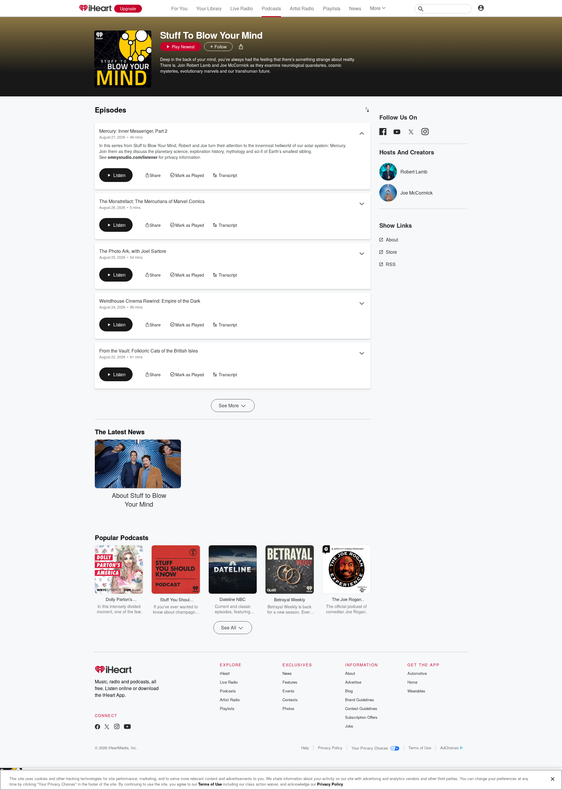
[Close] (552, 779)
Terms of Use (419, 747)
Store (391, 251)
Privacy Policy (330, 747)
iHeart (225, 673)
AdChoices (449, 747)
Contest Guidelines (361, 708)
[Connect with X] (106, 727)
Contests (290, 699)
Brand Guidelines (359, 699)
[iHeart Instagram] (116, 727)
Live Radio (241, 8)
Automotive (417, 673)
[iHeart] (95, 8)
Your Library (209, 8)
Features (289, 682)
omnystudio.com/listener (132, 157)
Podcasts (271, 8)
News (355, 8)
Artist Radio (302, 8)
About (392, 239)
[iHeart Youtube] (127, 727)
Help (305, 747)
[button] (241, 46)
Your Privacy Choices (370, 748)
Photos (288, 708)
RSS (391, 264)
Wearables (416, 691)
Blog (349, 691)
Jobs (349, 726)
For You (179, 8)
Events (288, 691)
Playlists (331, 8)
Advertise (353, 682)
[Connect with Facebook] (97, 727)
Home (412, 682)
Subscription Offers (361, 717)
